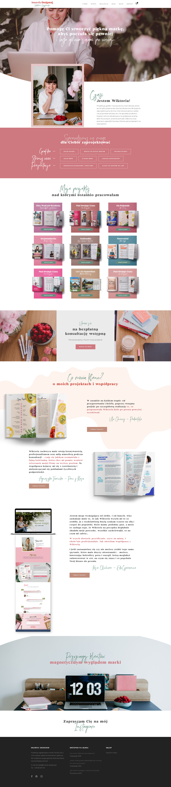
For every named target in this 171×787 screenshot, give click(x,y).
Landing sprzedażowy (111, 158)
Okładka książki (120, 151)
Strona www (87, 158)
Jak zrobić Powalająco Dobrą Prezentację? (84, 770)
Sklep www (68, 158)
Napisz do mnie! (85, 346)
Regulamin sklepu (111, 753)
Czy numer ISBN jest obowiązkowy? (82, 753)
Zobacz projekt (97, 429)
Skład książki (69, 151)
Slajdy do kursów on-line (113, 165)
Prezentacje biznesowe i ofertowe (78, 165)
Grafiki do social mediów (94, 151)
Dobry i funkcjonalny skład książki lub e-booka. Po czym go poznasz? (86, 762)
